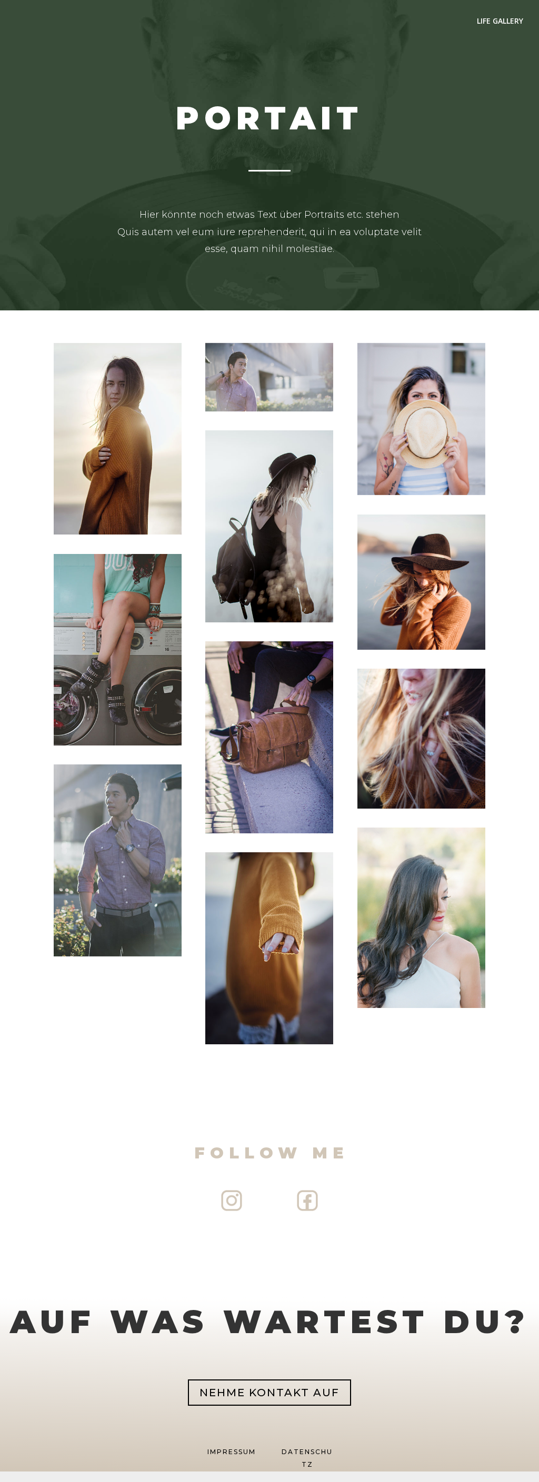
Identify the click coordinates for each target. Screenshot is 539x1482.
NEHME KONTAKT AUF (269, 1392)
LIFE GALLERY (500, 21)
